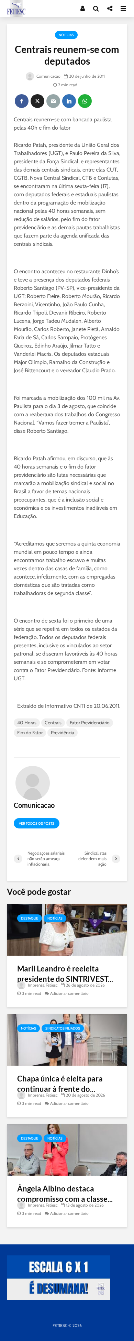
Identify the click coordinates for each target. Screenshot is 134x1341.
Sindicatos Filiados (62, 1028)
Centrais (53, 722)
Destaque (29, 918)
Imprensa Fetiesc (42, 985)
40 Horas (26, 722)
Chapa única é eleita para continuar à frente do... (60, 1083)
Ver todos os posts (36, 823)
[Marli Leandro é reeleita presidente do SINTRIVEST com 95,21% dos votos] (67, 929)
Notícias (66, 35)
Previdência (62, 732)
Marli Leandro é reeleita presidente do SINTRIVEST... (65, 973)
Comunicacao (47, 76)
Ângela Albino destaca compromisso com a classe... (65, 1193)
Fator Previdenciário (90, 722)
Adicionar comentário (69, 993)
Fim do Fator (30, 732)
